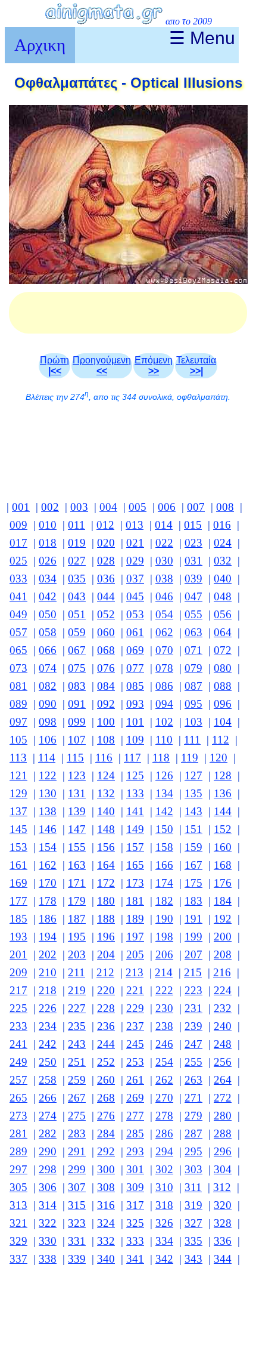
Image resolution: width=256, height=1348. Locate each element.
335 (193, 1241)
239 (193, 1026)
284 (106, 1133)
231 (193, 1008)
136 (223, 793)
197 (135, 936)
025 (18, 560)
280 (223, 1115)
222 (164, 990)
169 (18, 883)
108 (106, 739)
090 (48, 704)
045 (135, 596)
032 (223, 560)
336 (223, 1241)
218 (48, 990)
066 (48, 650)
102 (164, 721)
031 (193, 560)
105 (18, 739)
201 (18, 954)
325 (135, 1223)
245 (135, 1044)
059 (77, 632)
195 (77, 936)
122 (48, 775)
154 (48, 847)
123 (77, 775)
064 (223, 632)
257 (18, 1080)
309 (135, 1187)
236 (106, 1026)
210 (48, 972)
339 (77, 1259)
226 (48, 1008)
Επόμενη (154, 365)
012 (105, 525)
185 (18, 918)
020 (106, 542)
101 (135, 721)
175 (193, 883)
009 (18, 525)
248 (223, 1044)
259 (77, 1080)
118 (161, 757)
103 (193, 721)
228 (106, 1008)
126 (164, 775)
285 (135, 1133)
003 (79, 507)
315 (77, 1205)
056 (223, 614)
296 (223, 1151)
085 (135, 686)
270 (164, 1097)
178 (48, 900)
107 (77, 739)
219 (77, 990)
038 (164, 578)
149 (135, 829)
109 (135, 739)
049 (18, 614)
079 (193, 668)
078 (164, 668)
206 (164, 954)
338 (48, 1259)
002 (50, 507)
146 (48, 829)
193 (18, 936)
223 (193, 990)
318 (164, 1205)
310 (164, 1187)
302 (164, 1169)
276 (106, 1115)
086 (164, 686)
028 (106, 560)
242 (48, 1044)
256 (223, 1062)
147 (77, 829)
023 (193, 542)
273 (18, 1115)
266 (48, 1097)
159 (193, 847)
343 (193, 1259)
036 (106, 578)
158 (164, 847)
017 (18, 542)
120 (218, 757)
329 (18, 1241)
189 (135, 918)
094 (164, 704)
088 (223, 686)
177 (18, 900)
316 (106, 1205)
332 (106, 1241)
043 (77, 596)
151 (193, 829)
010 (48, 525)
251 (77, 1062)
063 (193, 632)
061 (135, 632)
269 (135, 1097)
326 (164, 1223)
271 (193, 1097)
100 (106, 721)
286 (164, 1133)
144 (223, 811)
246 (164, 1044)
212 (105, 972)
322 (48, 1223)
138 (48, 811)
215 (193, 972)
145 (18, 829)
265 (18, 1097)
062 (164, 632)
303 (193, 1169)
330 (48, 1241)
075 (77, 668)
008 (225, 507)
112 (220, 739)
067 (77, 650)
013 (134, 525)
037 (135, 578)
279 (193, 1115)
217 (18, 990)
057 (18, 632)
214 (164, 972)
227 (77, 1008)
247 (193, 1044)
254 (164, 1062)
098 (48, 721)
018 (48, 542)
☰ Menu (202, 38)
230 (164, 1008)
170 (48, 883)
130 (48, 793)
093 (135, 704)
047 (193, 596)
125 (135, 775)
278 (164, 1115)
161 (18, 865)
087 (193, 686)
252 (106, 1062)
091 (77, 704)
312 (222, 1187)
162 (48, 865)
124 (106, 775)
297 (18, 1169)
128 (223, 775)
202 (48, 954)
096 (223, 704)
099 (77, 721)
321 (18, 1223)
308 (106, 1187)
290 (48, 1151)
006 (167, 507)
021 (135, 542)
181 (135, 900)
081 (18, 686)
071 (193, 650)
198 (164, 936)
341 (135, 1259)
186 (48, 918)
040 (223, 578)
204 (106, 954)
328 (223, 1223)
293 (135, 1151)
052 (106, 614)
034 (48, 578)
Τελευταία (196, 365)
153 (18, 847)
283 (77, 1133)
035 (77, 578)
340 (106, 1259)
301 (135, 1169)
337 (18, 1259)
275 (77, 1115)
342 (164, 1259)
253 (135, 1062)
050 (48, 614)
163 (77, 865)
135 (193, 793)
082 (48, 686)
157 (135, 847)
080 (223, 668)
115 (75, 757)
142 (164, 811)
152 (223, 829)
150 (164, 829)
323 (77, 1223)
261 (135, 1080)
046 (164, 596)
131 (77, 793)
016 (222, 525)
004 (108, 507)
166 (164, 865)
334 (164, 1241)
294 (164, 1151)
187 (77, 918)
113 (18, 757)
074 (48, 668)
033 (18, 578)
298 (48, 1169)
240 (223, 1026)
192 (223, 918)
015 (193, 525)
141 (135, 811)
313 (18, 1205)
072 (223, 650)
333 (135, 1241)
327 (193, 1223)
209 (18, 972)
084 (106, 686)
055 (193, 614)
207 (193, 954)
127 (193, 775)
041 (18, 596)
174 (164, 883)
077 (135, 668)
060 (106, 632)
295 (193, 1151)
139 (77, 811)
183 (193, 900)
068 (106, 650)
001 (21, 507)
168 (223, 865)
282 (48, 1133)
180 (106, 900)
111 (192, 739)
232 (223, 1008)
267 (77, 1097)
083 (77, 686)
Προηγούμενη (102, 365)
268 (106, 1097)
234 (48, 1026)
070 (164, 650)
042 (48, 596)
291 (77, 1151)
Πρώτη (54, 365)
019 (77, 542)
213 (134, 972)
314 (48, 1205)
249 (18, 1062)
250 (48, 1062)
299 (77, 1169)
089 (18, 704)
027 (77, 560)
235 (77, 1026)
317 (135, 1205)
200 (223, 936)
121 (18, 775)
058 (48, 632)
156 (106, 847)
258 (48, 1080)
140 (106, 811)
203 (77, 954)
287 (193, 1133)
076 (106, 668)
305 (18, 1187)
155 (77, 847)
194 (48, 936)
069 (135, 650)
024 (223, 542)
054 (164, 614)
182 (164, 900)
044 (106, 596)
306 (48, 1187)
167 (193, 865)
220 (106, 990)
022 (164, 542)
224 (223, 990)
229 (135, 1008)
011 (76, 525)
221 (135, 990)
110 (164, 739)
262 (164, 1080)
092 (106, 704)
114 (46, 757)
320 (223, 1205)
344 (223, 1259)
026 (48, 560)
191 (193, 918)
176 (223, 883)
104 (223, 721)
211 (76, 972)
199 (193, 936)
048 (223, 596)
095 (193, 704)
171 (77, 883)
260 (106, 1080)
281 (18, 1133)
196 (106, 936)
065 (18, 650)
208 (223, 954)
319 (193, 1205)
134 (164, 793)
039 (193, 578)
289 (18, 1151)
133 (135, 793)
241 (18, 1044)
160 (223, 847)
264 (223, 1080)
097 (18, 721)
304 (223, 1169)
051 (77, 614)
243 (77, 1044)
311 (193, 1187)
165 (135, 865)
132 (106, 793)
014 (164, 525)
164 (106, 865)
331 (77, 1241)
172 (106, 883)
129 (18, 793)
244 (106, 1044)
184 (223, 900)
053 (135, 614)
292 (106, 1151)
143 (193, 811)
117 (132, 757)
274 (48, 1115)
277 (135, 1115)
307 (77, 1187)
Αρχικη (39, 44)
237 (135, 1026)
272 (223, 1097)
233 (18, 1026)
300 (106, 1169)
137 (18, 811)
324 (106, 1223)
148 (106, 829)
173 (135, 883)
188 (106, 918)
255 (193, 1062)
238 (164, 1026)
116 (104, 757)
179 (77, 900)
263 (193, 1080)
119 (189, 757)
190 (164, 918)
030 (164, 560)
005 (137, 507)
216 (222, 972)
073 (18, 668)
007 (196, 507)
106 (48, 739)
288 (223, 1133)
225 (18, 1008)
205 (135, 954)
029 (135, 560)
